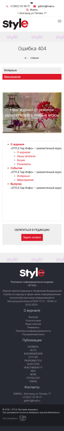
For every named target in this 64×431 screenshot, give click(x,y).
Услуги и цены (33, 320)
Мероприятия (12, 76)
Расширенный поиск (33, 334)
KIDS (33, 371)
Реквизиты (24, 164)
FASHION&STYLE (33, 360)
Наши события (33, 324)
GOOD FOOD (33, 364)
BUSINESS (33, 346)
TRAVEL (33, 381)
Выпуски (16, 183)
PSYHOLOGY (33, 378)
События (16, 168)
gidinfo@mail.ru (46, 6)
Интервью (10, 70)
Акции (21, 160)
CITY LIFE (33, 357)
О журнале (17, 144)
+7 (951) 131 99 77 (20, 6)
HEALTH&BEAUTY (33, 367)
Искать (34, 10)
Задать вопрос (32, 237)
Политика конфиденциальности (33, 331)
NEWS (33, 374)
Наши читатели (26, 156)
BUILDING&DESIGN (33, 353)
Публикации (32, 340)
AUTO (33, 350)
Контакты (32, 387)
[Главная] (25, 58)
